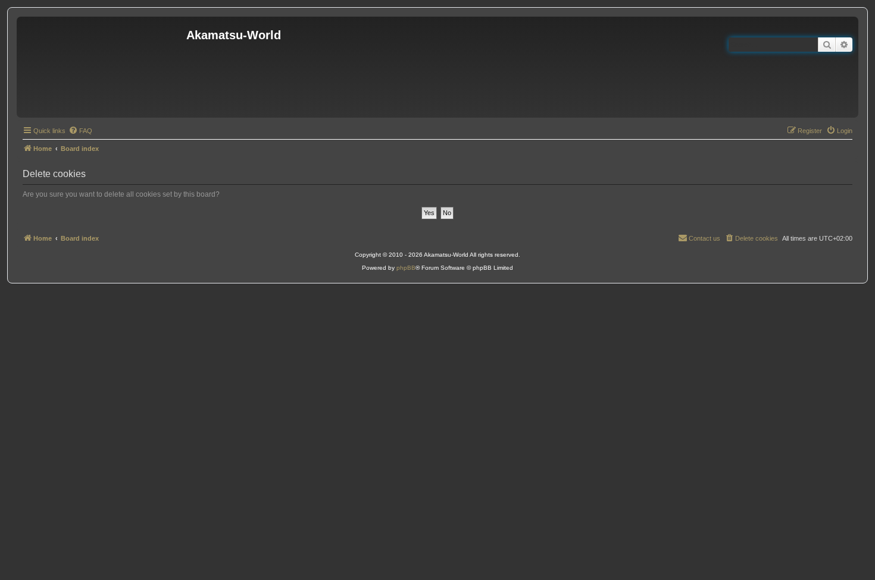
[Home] (103, 67)
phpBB (405, 267)
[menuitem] (80, 131)
